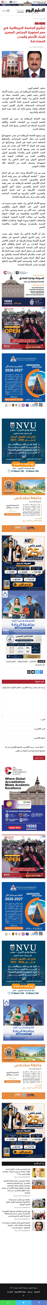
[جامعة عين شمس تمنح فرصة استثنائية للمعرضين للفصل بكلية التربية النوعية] (38, 1203)
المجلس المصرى (11, 661)
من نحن (30, 1292)
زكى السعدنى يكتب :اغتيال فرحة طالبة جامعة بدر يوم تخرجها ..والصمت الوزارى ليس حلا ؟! (16, 1171)
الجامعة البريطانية (22, 661)
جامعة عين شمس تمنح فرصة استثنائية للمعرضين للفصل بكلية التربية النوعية (18, 1202)
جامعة (36, 23)
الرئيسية (42, 18)
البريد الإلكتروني (39, 729)
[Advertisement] (23, 1256)
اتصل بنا (10, 1292)
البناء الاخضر (33, 661)
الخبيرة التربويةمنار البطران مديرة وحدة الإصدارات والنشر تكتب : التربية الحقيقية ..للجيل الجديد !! (16, 1225)
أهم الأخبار (35, 18)
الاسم (42, 719)
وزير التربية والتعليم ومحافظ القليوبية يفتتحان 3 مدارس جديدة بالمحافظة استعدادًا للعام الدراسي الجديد (16, 1214)
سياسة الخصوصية (20, 1292)
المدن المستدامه (39, 664)
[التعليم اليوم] (30, 10)
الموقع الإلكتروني (39, 738)
